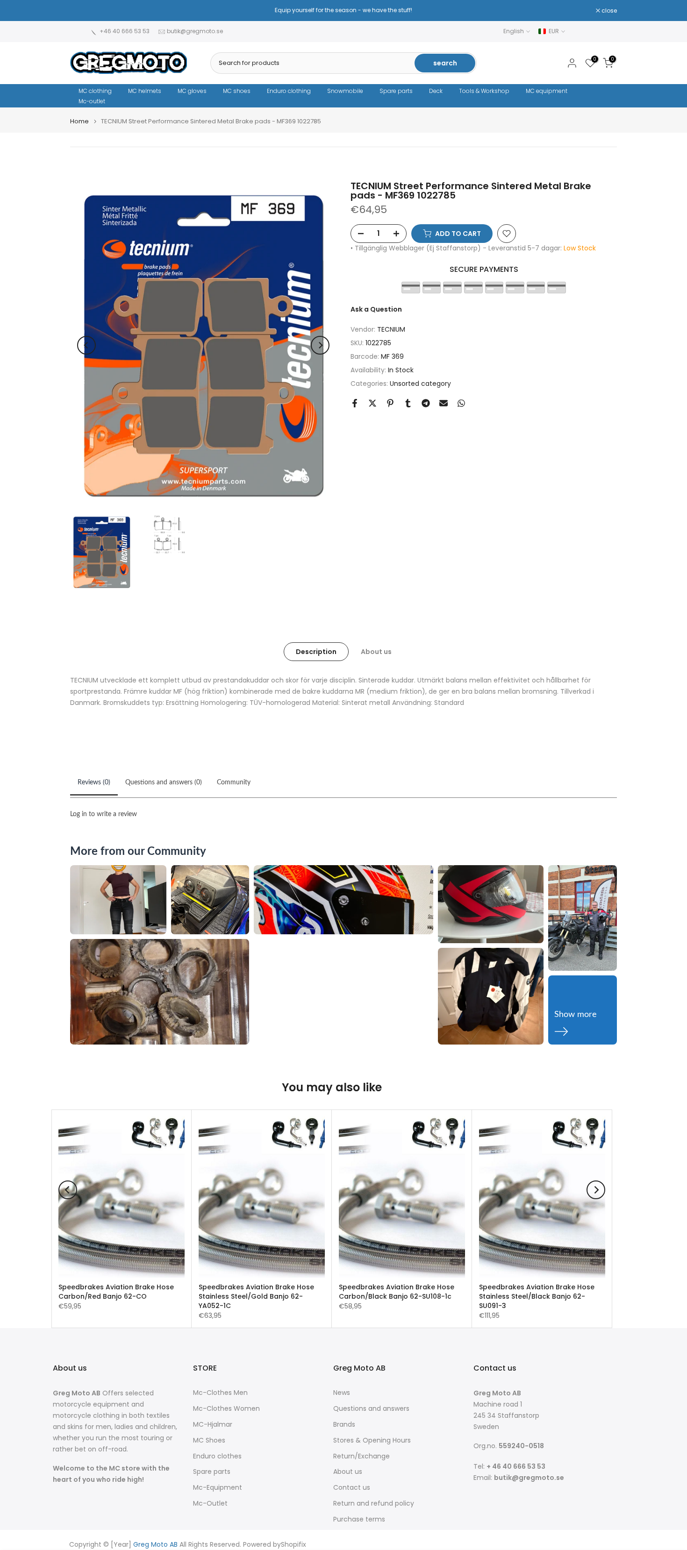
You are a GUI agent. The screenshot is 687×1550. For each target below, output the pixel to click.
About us (376, 651)
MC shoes (236, 91)
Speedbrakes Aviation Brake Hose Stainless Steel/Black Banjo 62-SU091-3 (536, 1296)
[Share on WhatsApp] (461, 403)
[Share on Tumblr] (408, 403)
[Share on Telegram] (426, 403)
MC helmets (144, 91)
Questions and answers (371, 1408)
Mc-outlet (92, 101)
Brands (344, 1424)
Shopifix (293, 1544)
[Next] (320, 345)
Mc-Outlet (210, 1503)
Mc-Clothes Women (226, 1408)
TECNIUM (391, 329)
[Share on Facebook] (355, 403)
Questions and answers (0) (163, 782)
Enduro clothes (217, 1456)
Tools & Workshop (484, 91)
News (341, 1392)
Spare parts (396, 91)
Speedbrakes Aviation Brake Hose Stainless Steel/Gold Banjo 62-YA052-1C (256, 1296)
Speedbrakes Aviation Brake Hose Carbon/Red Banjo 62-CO (116, 1291)
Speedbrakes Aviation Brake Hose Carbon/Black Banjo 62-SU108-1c (396, 1291)
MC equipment (546, 91)
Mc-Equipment (217, 1487)
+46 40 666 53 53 (125, 31)
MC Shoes (209, 1440)
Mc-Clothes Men (220, 1392)
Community (233, 782)
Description (316, 651)
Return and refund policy (373, 1503)
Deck (436, 91)
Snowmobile (345, 91)
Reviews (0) (94, 782)
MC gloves (192, 91)
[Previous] (86, 345)
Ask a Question (376, 309)
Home (79, 121)
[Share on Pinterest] (390, 403)
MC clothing (95, 91)
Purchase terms (359, 1519)
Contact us (351, 1487)
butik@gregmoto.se (195, 31)
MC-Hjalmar (212, 1424)
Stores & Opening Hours (372, 1440)
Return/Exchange (361, 1456)
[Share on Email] (443, 403)
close (82, 11)
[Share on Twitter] (372, 403)
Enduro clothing (289, 91)
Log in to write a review (103, 814)
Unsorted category (420, 383)
